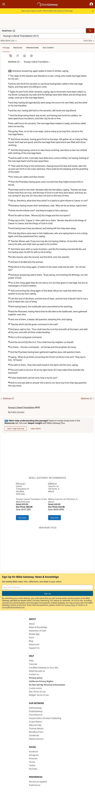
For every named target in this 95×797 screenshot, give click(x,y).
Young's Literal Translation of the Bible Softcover (31, 500)
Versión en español (38, 781)
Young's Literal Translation (21, 407)
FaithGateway (35, 708)
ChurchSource (35, 714)
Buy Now (22, 517)
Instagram (34, 755)
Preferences (34, 785)
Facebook (33, 751)
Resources (17, 47)
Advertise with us (37, 671)
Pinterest (33, 758)
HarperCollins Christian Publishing (45, 718)
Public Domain (17, 412)
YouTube (33, 768)
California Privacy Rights (41, 681)
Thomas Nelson (36, 728)
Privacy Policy (69, 605)
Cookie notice (35, 688)
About (32, 623)
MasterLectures (36, 738)
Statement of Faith (37, 630)
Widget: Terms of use (39, 695)
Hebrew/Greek (32, 47)
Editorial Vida (35, 725)
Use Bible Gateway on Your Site (43, 667)
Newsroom (34, 644)
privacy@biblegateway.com (13, 607)
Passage (6, 47)
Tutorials (33, 664)
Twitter (32, 765)
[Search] (90, 30)
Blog (31, 641)
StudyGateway (35, 711)
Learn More (36, 428)
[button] (91, 4)
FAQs (31, 660)
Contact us (34, 674)
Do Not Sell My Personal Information (47, 684)
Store (31, 637)
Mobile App (34, 634)
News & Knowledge (38, 627)
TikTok (32, 762)
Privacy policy (35, 677)
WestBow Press (36, 732)
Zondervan (34, 735)
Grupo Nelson (35, 721)
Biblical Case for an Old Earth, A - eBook (63, 500)
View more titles (47, 527)
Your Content (48, 47)
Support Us (34, 648)
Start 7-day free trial (15, 428)
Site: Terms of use (37, 691)
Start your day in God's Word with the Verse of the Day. (47, 10)
